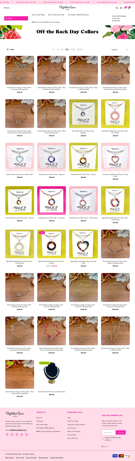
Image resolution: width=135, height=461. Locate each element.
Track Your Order (73, 421)
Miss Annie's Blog (41, 424)
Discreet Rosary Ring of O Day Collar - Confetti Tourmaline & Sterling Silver (115, 88)
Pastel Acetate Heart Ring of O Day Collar (19, 174)
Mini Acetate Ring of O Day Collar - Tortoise (20, 218)
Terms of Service (73, 438)
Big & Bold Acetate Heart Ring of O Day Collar (83, 262)
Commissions (72, 428)
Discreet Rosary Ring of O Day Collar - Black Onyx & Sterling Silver (51, 132)
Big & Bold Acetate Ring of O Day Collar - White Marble (19, 262)
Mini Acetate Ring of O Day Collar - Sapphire (83, 132)
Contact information (56, 457)
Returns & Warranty (74, 431)
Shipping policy (43, 457)
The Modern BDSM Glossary (45, 428)
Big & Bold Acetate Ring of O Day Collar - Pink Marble (115, 132)
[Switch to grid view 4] (67, 49)
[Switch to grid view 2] (58, 49)
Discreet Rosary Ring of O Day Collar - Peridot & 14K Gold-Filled (83, 305)
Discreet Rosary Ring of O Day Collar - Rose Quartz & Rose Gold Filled (20, 392)
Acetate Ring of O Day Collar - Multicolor (51, 218)
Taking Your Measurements (76, 424)
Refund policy (9, 457)
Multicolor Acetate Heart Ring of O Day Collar (115, 175)
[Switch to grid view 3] (62, 49)
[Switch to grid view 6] (80, 49)
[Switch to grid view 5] (73, 49)
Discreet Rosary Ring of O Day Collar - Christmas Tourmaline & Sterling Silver (19, 132)
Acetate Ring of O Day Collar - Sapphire (51, 174)
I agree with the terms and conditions (113, 438)
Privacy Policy (72, 435)
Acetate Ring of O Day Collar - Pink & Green (83, 218)
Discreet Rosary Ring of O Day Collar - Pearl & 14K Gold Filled (115, 349)
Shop (10, 18)
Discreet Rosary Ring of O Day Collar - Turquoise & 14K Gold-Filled (115, 305)
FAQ (69, 418)
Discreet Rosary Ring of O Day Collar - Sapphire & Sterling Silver (115, 262)
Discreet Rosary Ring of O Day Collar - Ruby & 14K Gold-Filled (83, 88)
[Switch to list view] (53, 49)
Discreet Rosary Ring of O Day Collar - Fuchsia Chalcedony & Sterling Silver (51, 349)
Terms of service (31, 457)
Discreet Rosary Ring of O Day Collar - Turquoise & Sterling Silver (19, 88)
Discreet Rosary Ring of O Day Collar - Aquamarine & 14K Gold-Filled (19, 349)
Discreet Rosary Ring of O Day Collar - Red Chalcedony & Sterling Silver (51, 88)
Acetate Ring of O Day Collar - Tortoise (83, 174)
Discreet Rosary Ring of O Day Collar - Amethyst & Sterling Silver (19, 305)
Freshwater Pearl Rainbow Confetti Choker (51, 391)
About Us (39, 418)
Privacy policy (20, 457)
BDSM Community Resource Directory (48, 431)
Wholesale (39, 421)
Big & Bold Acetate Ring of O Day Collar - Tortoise (51, 262)
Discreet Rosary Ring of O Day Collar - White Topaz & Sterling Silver (83, 349)
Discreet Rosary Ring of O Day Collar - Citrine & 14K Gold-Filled (51, 305)
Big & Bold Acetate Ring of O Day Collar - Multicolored (115, 218)
